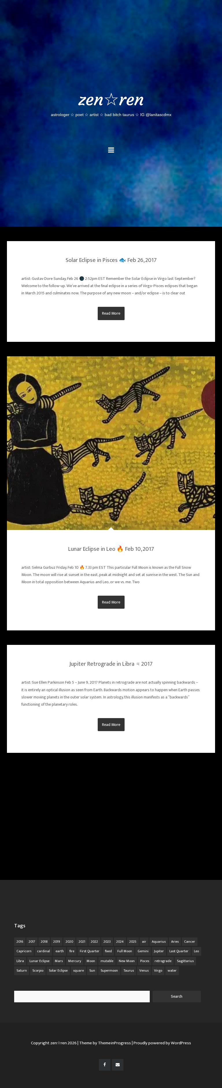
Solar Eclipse (58, 970)
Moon (91, 961)
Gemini (143, 951)
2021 (82, 941)
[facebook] (104, 1065)
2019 (56, 941)
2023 (107, 941)
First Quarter (89, 951)
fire (71, 951)
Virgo (158, 970)
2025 (132, 941)
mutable (107, 961)
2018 (44, 941)
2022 (94, 941)
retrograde (163, 961)
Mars (59, 961)
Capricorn (24, 951)
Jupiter (159, 951)
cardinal (43, 951)
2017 (32, 941)
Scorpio (37, 970)
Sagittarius (185, 961)
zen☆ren (111, 102)
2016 (19, 941)
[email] (117, 1065)
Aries (175, 941)
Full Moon (124, 951)
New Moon (127, 961)
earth (60, 951)
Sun (92, 970)
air (144, 941)
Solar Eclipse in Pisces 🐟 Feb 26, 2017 (111, 260)
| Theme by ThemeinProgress (104, 1043)
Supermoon (109, 970)
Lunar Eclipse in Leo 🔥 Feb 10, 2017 (111, 549)
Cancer (189, 941)
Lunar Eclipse (39, 961)
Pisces (144, 961)
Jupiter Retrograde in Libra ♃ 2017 (111, 664)
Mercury (74, 961)
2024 (120, 941)
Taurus (128, 970)
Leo (196, 951)
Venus (144, 970)
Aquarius (159, 941)
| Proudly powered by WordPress (161, 1043)
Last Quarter (178, 951)
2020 (69, 941)
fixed (108, 951)
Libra (20, 961)
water (172, 970)
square (78, 970)
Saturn (21, 970)
